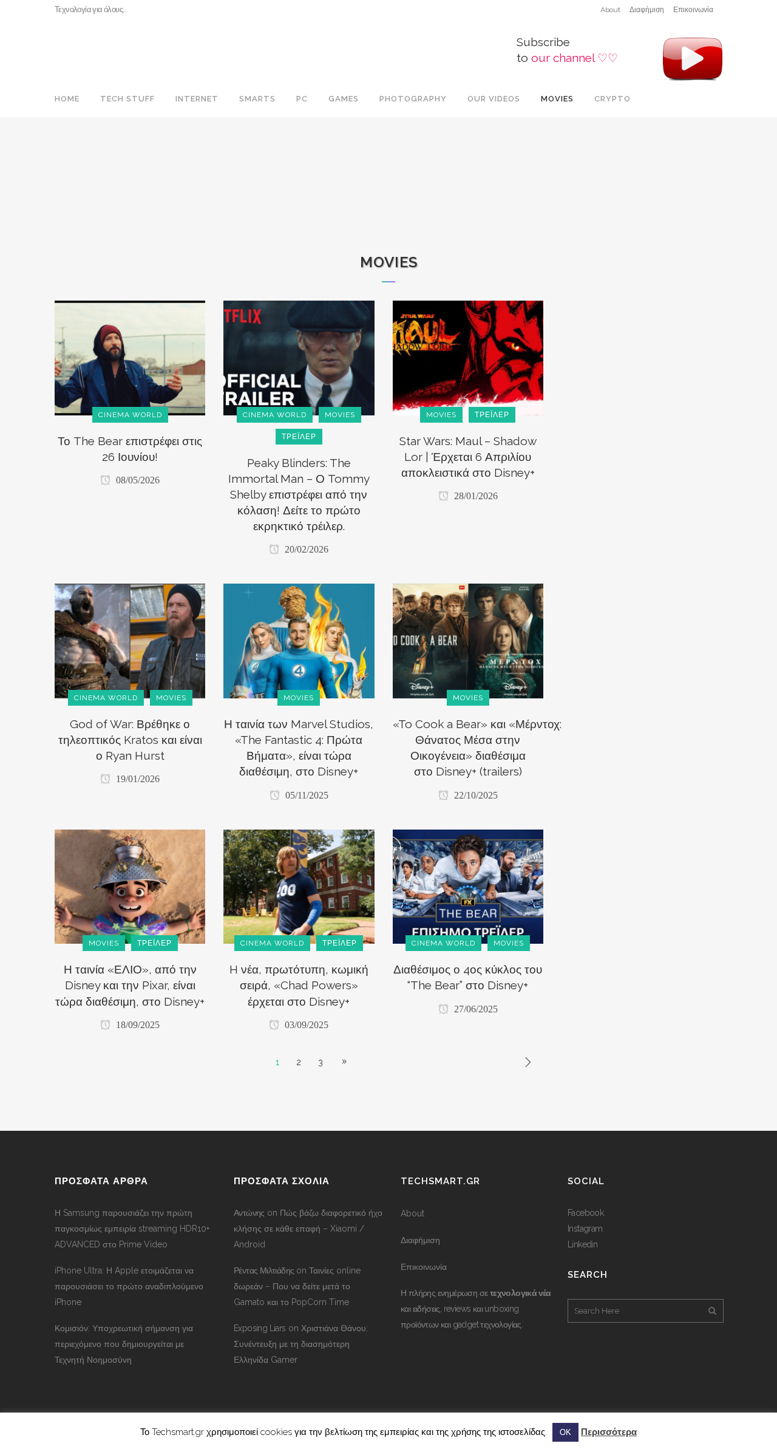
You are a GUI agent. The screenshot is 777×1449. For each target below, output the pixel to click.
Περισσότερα (609, 1432)
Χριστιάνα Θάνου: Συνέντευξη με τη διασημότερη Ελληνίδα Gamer (301, 1344)
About (610, 9)
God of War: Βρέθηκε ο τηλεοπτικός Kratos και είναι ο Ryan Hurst (130, 739)
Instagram (585, 1228)
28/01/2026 (475, 496)
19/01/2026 (137, 779)
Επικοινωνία (693, 9)
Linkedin (582, 1244)
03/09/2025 (305, 1025)
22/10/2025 (475, 795)
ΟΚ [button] (565, 1432)
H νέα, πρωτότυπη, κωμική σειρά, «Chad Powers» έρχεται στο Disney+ (298, 985)
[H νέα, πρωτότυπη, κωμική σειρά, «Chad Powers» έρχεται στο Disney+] (298, 886)
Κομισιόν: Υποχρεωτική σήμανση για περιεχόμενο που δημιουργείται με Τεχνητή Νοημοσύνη (124, 1344)
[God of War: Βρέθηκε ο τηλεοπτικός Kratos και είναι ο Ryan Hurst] (130, 640)
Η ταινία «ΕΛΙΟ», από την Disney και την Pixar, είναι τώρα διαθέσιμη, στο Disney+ (130, 985)
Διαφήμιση (646, 9)
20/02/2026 (305, 549)
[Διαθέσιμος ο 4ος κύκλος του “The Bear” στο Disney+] (468, 886)
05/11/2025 (305, 795)
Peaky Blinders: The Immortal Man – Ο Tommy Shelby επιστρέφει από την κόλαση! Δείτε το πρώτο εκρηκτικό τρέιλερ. (299, 494)
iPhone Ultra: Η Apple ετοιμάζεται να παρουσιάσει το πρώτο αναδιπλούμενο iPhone (129, 1286)
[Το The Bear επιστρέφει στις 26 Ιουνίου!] (130, 357)
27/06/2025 (475, 1009)
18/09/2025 (137, 1025)
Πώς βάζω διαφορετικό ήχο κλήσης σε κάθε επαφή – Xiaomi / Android (308, 1228)
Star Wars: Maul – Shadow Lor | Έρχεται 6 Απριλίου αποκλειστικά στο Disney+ (468, 456)
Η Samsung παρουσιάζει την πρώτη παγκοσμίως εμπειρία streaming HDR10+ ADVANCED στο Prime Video (132, 1228)
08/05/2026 (137, 480)
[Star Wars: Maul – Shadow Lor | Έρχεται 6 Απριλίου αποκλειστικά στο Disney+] (468, 357)
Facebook (585, 1213)
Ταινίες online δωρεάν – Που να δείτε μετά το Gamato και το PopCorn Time (297, 1286)
